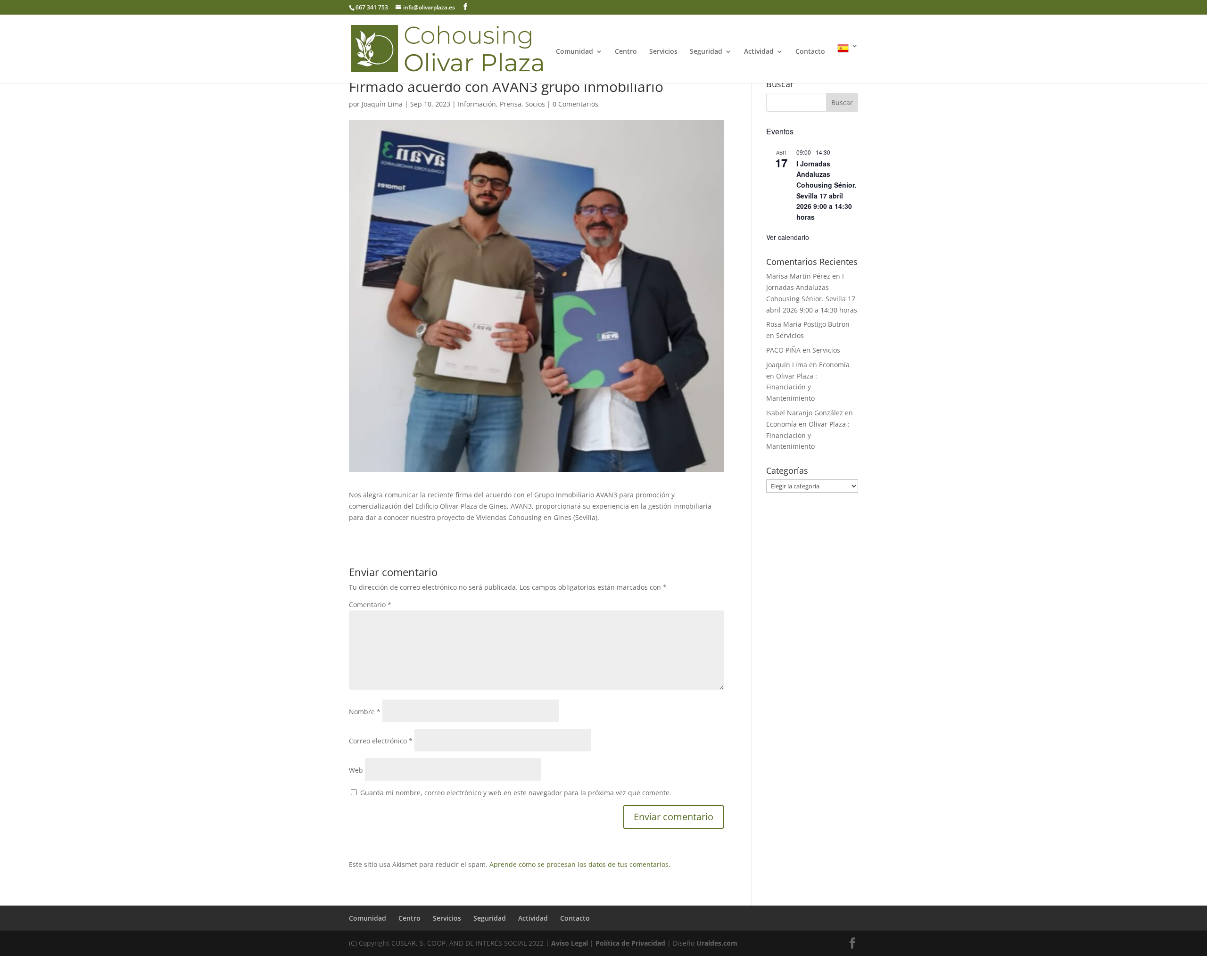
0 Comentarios (575, 103)
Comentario (370, 604)
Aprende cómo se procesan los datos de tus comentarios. (579, 864)
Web (356, 770)
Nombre (364, 711)
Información (477, 103)
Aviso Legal (569, 943)
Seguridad (706, 52)
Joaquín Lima (382, 103)
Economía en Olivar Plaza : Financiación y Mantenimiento (808, 435)
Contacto (810, 52)
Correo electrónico (381, 740)
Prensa (510, 103)
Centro (626, 52)
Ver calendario (787, 237)
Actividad (759, 52)
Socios (535, 103)
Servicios (663, 52)
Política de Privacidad (630, 943)
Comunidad (574, 52)
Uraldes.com (716, 943)
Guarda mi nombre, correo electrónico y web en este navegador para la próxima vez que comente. (515, 792)
